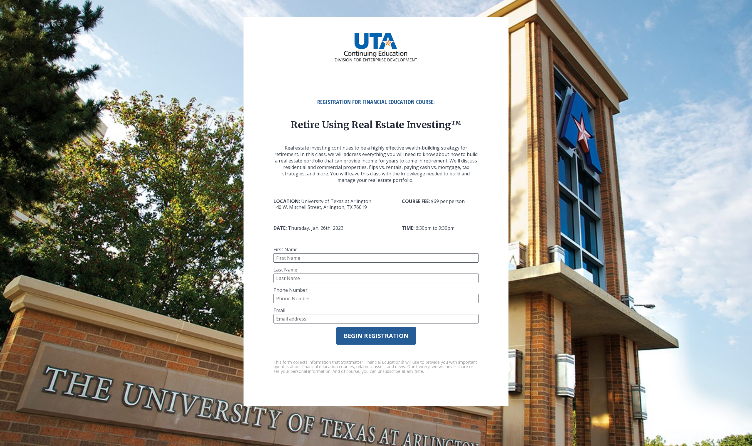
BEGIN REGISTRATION (376, 336)
